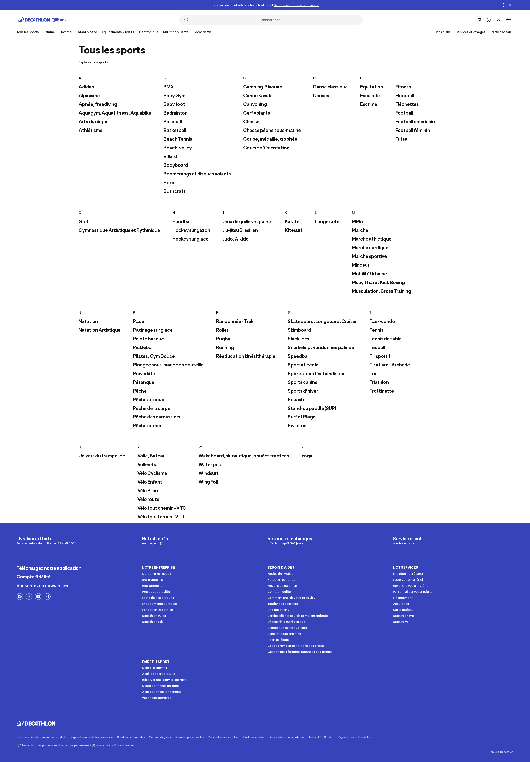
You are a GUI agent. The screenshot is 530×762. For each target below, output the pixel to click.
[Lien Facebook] (20, 596)
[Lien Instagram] (47, 596)
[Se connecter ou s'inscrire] (499, 20)
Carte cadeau (500, 32)
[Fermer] (510, 5)
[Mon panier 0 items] (508, 20)
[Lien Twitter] (29, 596)
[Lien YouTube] (38, 596)
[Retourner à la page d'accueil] (42, 19)
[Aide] (489, 20)
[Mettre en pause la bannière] (503, 5)
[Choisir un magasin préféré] (479, 20)
